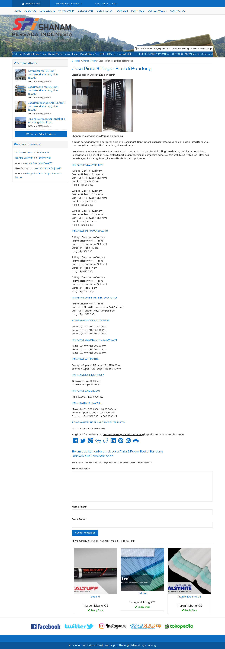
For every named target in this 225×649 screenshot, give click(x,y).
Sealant (95, 597)
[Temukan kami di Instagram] (112, 626)
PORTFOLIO (137, 11)
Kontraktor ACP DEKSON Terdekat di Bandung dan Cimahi (43, 74)
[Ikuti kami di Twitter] (79, 626)
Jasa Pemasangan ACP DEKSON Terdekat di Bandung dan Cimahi (46, 106)
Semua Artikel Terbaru (42, 134)
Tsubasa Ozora (23, 152)
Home (17, 11)
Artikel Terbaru (89, 61)
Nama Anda (79, 507)
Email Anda (78, 519)
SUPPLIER (122, 11)
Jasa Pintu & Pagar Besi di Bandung (112, 68)
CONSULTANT (85, 11)
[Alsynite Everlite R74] (189, 571)
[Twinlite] (142, 569)
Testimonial (42, 152)
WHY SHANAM (66, 11)
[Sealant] (95, 571)
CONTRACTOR (105, 11)
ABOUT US (30, 11)
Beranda (76, 61)
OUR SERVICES (156, 11)
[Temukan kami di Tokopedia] (179, 626)
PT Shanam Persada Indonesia (86, 645)
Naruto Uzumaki (24, 158)
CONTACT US (177, 11)
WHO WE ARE (47, 11)
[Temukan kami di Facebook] (46, 626)
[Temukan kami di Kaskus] (145, 626)
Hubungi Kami (97, 611)
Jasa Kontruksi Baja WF (39, 163)
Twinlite (142, 593)
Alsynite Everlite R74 (189, 597)
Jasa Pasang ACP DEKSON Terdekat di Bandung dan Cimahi (43, 90)
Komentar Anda (81, 468)
